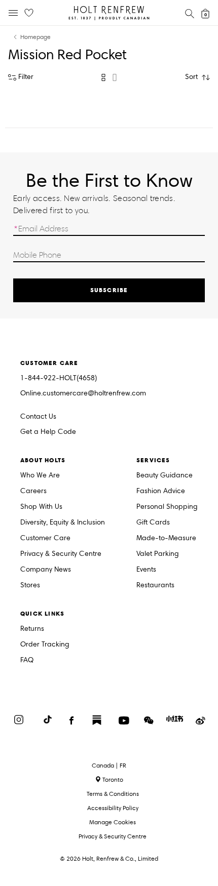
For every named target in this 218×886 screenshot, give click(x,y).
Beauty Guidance (164, 475)
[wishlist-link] (28, 13)
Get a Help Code (48, 432)
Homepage (35, 37)
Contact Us (38, 416)
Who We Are (40, 475)
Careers (33, 491)
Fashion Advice (160, 491)
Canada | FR (109, 765)
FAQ (26, 660)
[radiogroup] (109, 77)
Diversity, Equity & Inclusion (62, 523)
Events (146, 570)
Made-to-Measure (166, 538)
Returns (32, 629)
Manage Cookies (112, 822)
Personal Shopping (167, 507)
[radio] (103, 77)
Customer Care (45, 538)
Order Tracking (44, 645)
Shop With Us (41, 507)
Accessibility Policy (112, 808)
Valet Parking (157, 554)
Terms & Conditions (113, 793)
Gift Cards (153, 523)
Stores (30, 585)
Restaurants (155, 585)
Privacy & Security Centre (60, 554)
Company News (45, 570)
